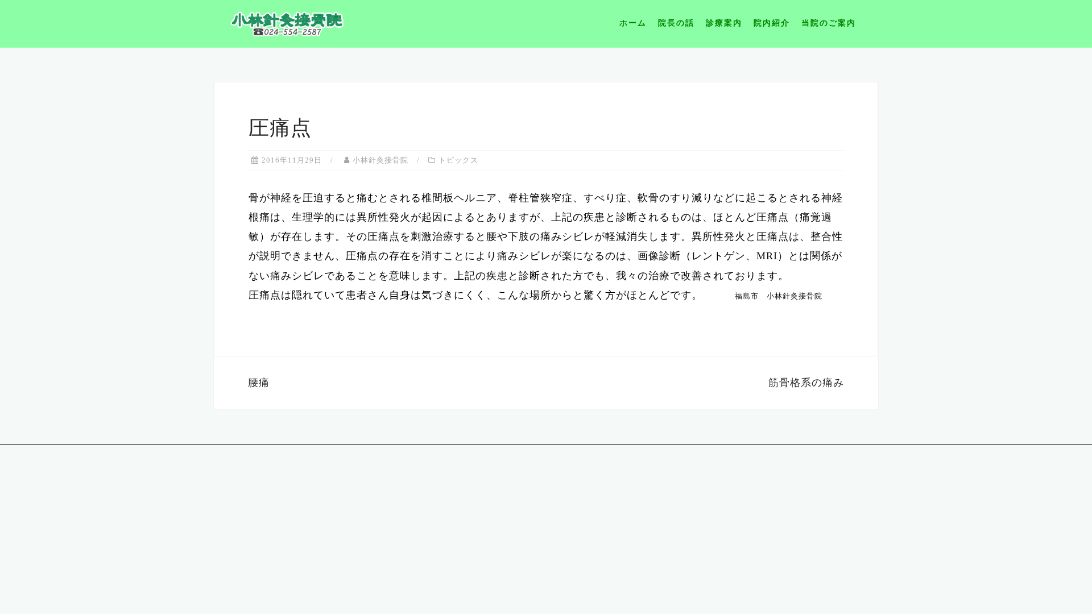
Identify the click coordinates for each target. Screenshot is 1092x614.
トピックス (458, 160)
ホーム (633, 23)
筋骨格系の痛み (806, 382)
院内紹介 (772, 23)
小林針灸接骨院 (380, 160)
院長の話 (676, 23)
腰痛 (259, 382)
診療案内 (724, 23)
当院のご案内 (828, 23)
